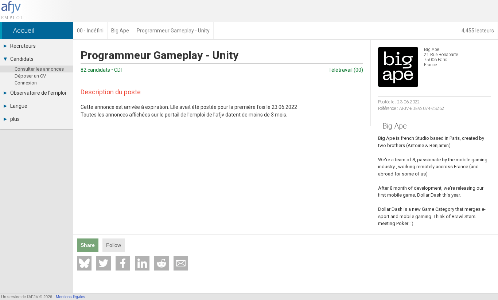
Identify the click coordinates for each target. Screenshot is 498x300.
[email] (181, 263)
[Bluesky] (84, 263)
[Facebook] (123, 263)
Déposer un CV (30, 76)
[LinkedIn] (142, 263)
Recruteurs (23, 46)
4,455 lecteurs (478, 30)
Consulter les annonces (39, 69)
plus (15, 119)
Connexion (26, 83)
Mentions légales (70, 297)
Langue (18, 106)
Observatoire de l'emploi (38, 93)
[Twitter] (103, 263)
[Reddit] (161, 263)
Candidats (22, 59)
